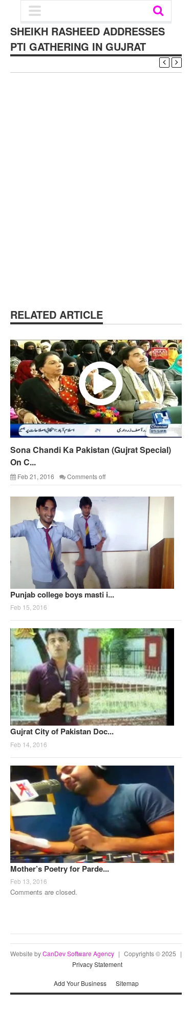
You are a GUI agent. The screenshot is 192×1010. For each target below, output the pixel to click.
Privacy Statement (97, 964)
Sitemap (127, 983)
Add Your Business (80, 983)
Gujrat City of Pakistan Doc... (62, 731)
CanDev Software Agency (78, 953)
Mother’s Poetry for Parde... (59, 868)
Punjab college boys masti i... (62, 594)
